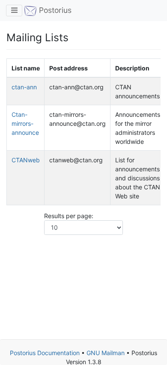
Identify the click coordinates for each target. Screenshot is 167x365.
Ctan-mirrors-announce (25, 123)
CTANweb (26, 160)
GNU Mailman (105, 352)
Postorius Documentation (45, 352)
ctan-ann (24, 87)
